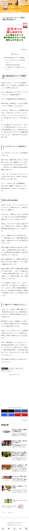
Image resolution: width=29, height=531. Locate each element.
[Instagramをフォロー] (7, 414)
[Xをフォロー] (7, 411)
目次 (12, 54)
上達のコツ (12, 368)
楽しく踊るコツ (20, 368)
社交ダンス (5, 368)
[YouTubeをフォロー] (21, 414)
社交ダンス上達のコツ (7, 371)
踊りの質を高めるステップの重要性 (15, 57)
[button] (26, 325)
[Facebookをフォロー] (21, 411)
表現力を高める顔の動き (13, 65)
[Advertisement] (14, 390)
